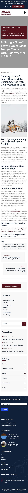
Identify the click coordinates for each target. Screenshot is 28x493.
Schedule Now (18, 6)
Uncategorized (7, 312)
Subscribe (4, 409)
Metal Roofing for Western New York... (13, 445)
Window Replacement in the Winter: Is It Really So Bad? (11, 258)
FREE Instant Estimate (10, 286)
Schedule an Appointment (8, 467)
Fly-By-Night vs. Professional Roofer (12, 345)
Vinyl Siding (6, 315)
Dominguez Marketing (18, 491)
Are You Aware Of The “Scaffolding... (12, 351)
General (5, 302)
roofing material (15, 211)
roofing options (22, 228)
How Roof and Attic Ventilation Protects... (14, 437)
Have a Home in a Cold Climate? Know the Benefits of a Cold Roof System (15, 270)
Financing (3, 459)
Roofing (5, 307)
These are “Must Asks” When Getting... (13, 339)
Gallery (3, 462)
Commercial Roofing (8, 300)
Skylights (5, 310)
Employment (4, 464)
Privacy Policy (4, 469)
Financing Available (17, 3)
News (2, 457)
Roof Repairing (7, 305)
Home (2, 455)
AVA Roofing (10, 231)
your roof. (12, 93)
